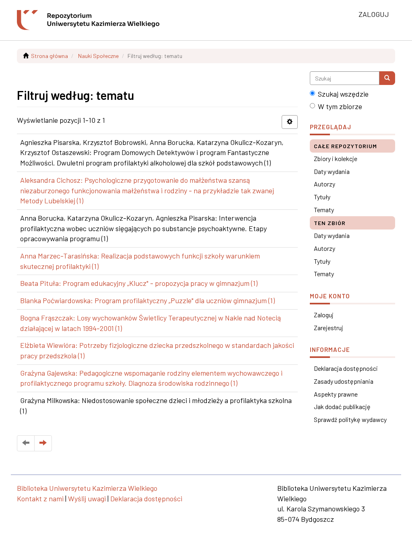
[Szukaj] (387, 78)
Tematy (324, 209)
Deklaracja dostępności (346, 368)
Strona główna (49, 55)
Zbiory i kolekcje (335, 158)
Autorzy (324, 184)
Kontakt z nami (40, 498)
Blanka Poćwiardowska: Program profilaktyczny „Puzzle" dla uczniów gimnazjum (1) (147, 300)
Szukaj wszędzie (343, 93)
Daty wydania (332, 171)
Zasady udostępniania (343, 381)
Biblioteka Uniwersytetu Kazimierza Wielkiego (87, 488)
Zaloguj (324, 314)
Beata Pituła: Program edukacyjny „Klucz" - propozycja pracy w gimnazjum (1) (139, 283)
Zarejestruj (328, 327)
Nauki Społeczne (98, 55)
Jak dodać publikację (342, 406)
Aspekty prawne (336, 394)
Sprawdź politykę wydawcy (350, 419)
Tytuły (322, 197)
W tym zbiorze (340, 106)
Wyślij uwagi (87, 498)
